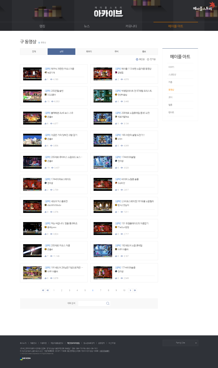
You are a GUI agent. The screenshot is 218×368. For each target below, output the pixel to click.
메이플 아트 (175, 26)
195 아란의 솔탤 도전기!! (130, 135)
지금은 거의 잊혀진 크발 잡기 (61, 135)
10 (124, 290)
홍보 (144, 51)
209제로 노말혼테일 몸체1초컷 (132, 113)
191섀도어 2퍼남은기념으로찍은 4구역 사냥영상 (70, 267)
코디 (170, 97)
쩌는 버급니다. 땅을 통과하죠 (61, 223)
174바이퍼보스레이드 (58, 179)
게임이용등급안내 (57, 343)
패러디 (89, 51)
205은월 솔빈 (54, 91)
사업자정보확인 (104, 351)
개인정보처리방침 (73, 343)
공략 (61, 51)
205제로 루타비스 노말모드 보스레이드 (65, 157)
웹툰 (170, 105)
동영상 (43, 43)
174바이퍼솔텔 (125, 157)
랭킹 (42, 26)
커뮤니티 (131, 26)
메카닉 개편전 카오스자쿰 (59, 68)
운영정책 (101, 343)
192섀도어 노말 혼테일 (128, 245)
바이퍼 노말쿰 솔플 (127, 179)
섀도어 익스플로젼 (56, 201)
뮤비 (116, 51)
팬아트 (171, 112)
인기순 (153, 59)
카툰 (170, 82)
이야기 (171, 67)
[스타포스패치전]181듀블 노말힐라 (134, 201)
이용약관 (43, 343)
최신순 (142, 59)
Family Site (180, 343)
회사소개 (23, 343)
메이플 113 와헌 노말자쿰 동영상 (133, 68)
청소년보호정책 (88, 343)
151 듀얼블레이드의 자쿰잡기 (131, 223)
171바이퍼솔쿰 (125, 267)
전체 (34, 51)
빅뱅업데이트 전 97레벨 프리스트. (133, 91)
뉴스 (87, 26)
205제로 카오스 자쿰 (57, 245)
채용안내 (33, 343)
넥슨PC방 (112, 343)
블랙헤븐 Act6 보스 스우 (59, 113)
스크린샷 (172, 74)
